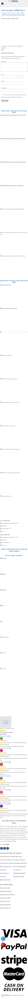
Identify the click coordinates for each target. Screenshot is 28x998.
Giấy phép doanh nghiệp (19, 873)
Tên (2, 74)
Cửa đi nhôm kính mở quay (6, 863)
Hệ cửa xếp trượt (4, 873)
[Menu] (2, 3)
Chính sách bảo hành (5, 888)
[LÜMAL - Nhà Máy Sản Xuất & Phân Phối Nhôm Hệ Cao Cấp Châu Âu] (14, 3)
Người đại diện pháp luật (19, 866)
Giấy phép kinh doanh (18, 876)
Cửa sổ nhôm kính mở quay (6, 856)
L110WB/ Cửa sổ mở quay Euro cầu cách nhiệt (12, 15)
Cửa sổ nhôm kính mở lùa (6, 860)
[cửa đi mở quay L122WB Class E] (14, 30)
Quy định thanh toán (5, 901)
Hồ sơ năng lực (17, 870)
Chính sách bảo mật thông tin (7, 894)
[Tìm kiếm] (26, 3)
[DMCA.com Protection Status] (5, 995)
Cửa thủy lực (3, 870)
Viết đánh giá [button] (3, 734)
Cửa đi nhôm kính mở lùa (6, 866)
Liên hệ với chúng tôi (5, 908)
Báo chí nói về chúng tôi (19, 860)
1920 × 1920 (20, 13)
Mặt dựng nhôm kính (5, 880)
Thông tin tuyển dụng (5, 904)
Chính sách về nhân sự (5, 898)
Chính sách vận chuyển (5, 891)
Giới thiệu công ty (17, 856)
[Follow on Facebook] (1, 848)
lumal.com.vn (3, 545)
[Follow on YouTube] (7, 848)
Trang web (3, 88)
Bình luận (3, 61)
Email (3, 81)
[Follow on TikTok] (4, 848)
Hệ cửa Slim (3, 876)
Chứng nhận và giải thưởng (20, 863)
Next (3, 49)
